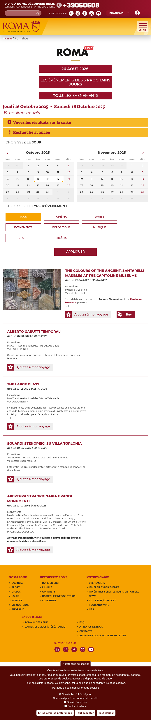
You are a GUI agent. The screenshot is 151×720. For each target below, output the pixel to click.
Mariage (17, 600)
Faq (81, 622)
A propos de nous (91, 626)
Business (17, 583)
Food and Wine (99, 605)
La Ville (47, 587)
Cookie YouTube (77, 706)
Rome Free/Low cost (102, 600)
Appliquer (75, 251)
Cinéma (61, 216)
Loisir (15, 596)
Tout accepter (85, 712)
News (92, 596)
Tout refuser (106, 712)
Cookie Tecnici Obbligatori (77, 694)
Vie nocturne (20, 605)
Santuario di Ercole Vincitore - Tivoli (45, 528)
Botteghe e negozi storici (59, 596)
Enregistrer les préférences (55, 712)
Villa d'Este (70, 525)
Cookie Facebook (77, 702)
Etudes (16, 591)
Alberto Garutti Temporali (34, 332)
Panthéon (45, 518)
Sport (23, 238)
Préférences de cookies (75, 664)
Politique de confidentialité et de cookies (75, 687)
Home (7, 38)
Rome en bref (51, 583)
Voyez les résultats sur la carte (42, 122)
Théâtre (61, 238)
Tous (23, 216)
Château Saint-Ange (63, 518)
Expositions (61, 227)
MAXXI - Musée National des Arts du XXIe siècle (33, 345)
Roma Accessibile (36, 622)
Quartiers (49, 591)
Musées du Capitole (76, 289)
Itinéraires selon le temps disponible (114, 591)
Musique (99, 227)
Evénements (23, 227)
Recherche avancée (31, 132)
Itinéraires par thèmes (104, 587)
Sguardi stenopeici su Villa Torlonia (44, 444)
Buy (129, 314)
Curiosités (49, 600)
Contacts (85, 631)
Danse (99, 216)
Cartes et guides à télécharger (45, 626)
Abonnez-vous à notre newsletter (102, 635)
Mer (91, 609)
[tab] (75, 122)
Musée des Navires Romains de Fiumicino (53, 515)
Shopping (18, 609)
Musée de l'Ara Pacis (18, 515)
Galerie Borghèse (52, 521)
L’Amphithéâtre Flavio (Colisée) (24, 521)
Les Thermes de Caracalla (49, 525)
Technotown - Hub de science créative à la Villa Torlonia (37, 457)
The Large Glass (23, 384)
